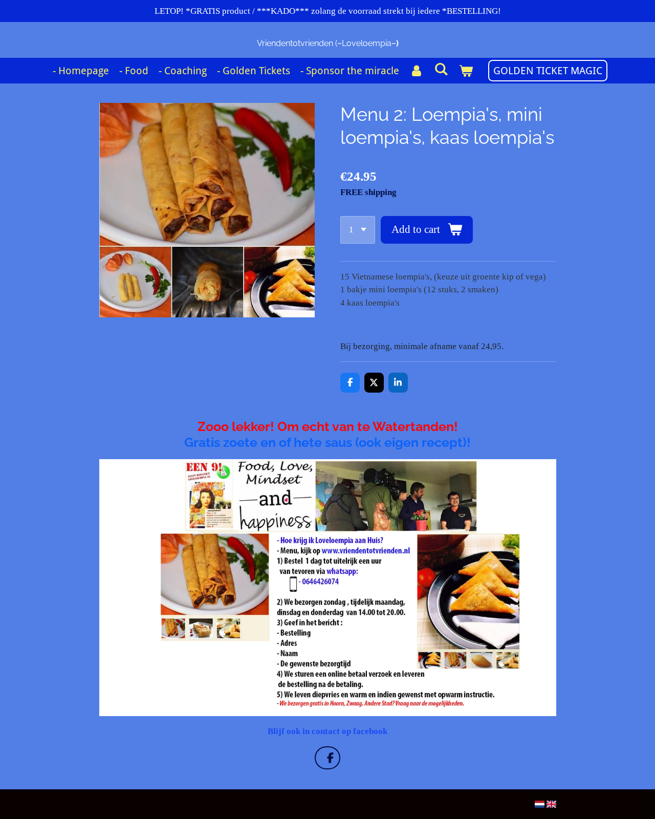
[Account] (416, 70)
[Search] (441, 69)
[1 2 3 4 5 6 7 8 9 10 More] (357, 229)
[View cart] (465, 70)
